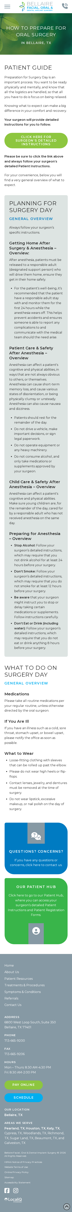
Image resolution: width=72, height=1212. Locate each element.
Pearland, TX (14, 1128)
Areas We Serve (18, 1123)
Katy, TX (53, 1128)
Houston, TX (36, 1128)
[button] (7, 7)
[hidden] (6, 1190)
